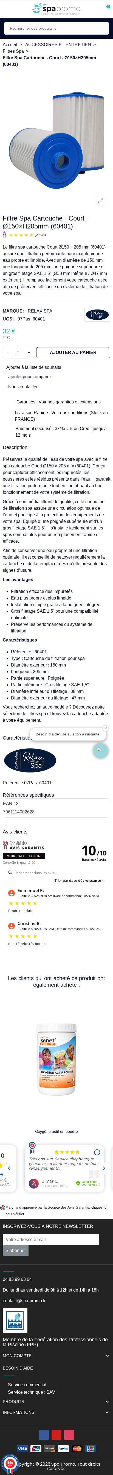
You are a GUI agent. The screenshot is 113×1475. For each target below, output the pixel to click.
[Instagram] (69, 1435)
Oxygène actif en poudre (56, 1131)
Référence (13, 782)
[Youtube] (56, 1435)
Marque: (13, 311)
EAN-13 (11, 803)
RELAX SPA (40, 311)
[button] (101, 751)
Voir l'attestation (24, 856)
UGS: (8, 319)
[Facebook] (44, 1435)
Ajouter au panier (73, 352)
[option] (56, 140)
